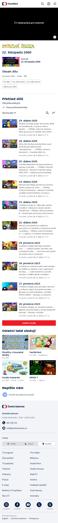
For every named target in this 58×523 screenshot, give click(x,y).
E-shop (5, 485)
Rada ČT (34, 474)
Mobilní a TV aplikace (12, 490)
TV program (7, 452)
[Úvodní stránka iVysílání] (10, 3)
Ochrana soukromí (18, 518)
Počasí (5, 479)
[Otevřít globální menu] (55, 4)
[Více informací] (54, 37)
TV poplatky (7, 463)
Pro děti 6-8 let (34, 82)
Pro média (35, 452)
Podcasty (6, 474)
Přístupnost (34, 518)
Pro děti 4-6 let (19, 82)
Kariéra (33, 479)
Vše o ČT (6, 495)
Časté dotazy (36, 490)
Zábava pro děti (9, 86)
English (5, 518)
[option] (11, 444)
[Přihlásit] (49, 4)
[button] (10, 127)
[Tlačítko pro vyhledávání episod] (47, 112)
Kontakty (34, 495)
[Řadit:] (53, 112)
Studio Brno (35, 463)
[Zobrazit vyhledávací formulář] (42, 4)
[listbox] (29, 443)
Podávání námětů (38, 485)
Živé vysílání (7, 458)
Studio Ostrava (37, 468)
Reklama (34, 458)
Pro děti (6, 82)
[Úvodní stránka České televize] (13, 406)
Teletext (6, 468)
